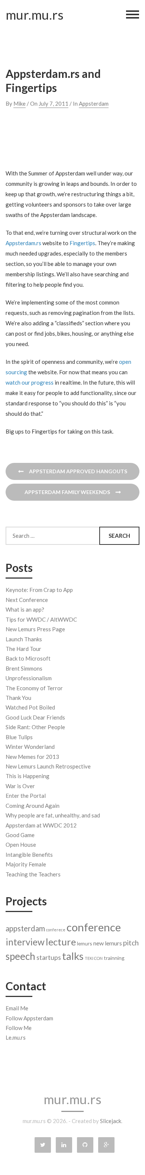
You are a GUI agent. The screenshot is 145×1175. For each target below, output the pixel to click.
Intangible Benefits (29, 854)
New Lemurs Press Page (35, 629)
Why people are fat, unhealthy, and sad (53, 815)
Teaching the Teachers (33, 874)
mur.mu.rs (35, 14)
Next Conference (27, 599)
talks (73, 956)
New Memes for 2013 (32, 756)
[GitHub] (85, 1144)
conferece (55, 929)
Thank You (18, 697)
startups (48, 957)
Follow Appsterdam (29, 1018)
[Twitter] (43, 1144)
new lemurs (107, 943)
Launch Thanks (24, 639)
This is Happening (27, 776)
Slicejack (110, 1121)
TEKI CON (94, 958)
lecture (61, 941)
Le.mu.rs (16, 1037)
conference (94, 927)
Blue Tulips (19, 737)
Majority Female (26, 864)
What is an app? (25, 609)
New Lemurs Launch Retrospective (48, 766)
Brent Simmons (24, 668)
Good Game (20, 835)
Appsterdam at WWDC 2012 (41, 825)
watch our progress (30, 382)
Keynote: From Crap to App (39, 589)
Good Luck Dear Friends (35, 717)
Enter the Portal (26, 795)
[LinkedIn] (64, 1144)
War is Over (20, 786)
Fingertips (82, 243)
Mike (19, 103)
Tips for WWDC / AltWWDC (41, 619)
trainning (114, 958)
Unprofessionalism (29, 678)
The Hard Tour (23, 648)
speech (20, 956)
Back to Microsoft (28, 658)
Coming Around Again (32, 805)
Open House (21, 844)
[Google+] (106, 1144)
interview (25, 942)
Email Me (17, 1008)
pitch (131, 942)
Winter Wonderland (30, 746)
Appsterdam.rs (23, 243)
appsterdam (25, 928)
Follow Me (19, 1027)
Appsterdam (94, 103)
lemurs (84, 943)
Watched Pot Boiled (30, 707)
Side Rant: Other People (35, 727)
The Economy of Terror (34, 688)
